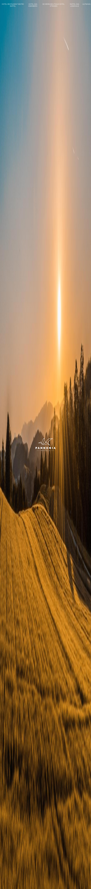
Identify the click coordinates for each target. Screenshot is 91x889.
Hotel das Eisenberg (33, 5)
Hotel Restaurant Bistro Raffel (13, 5)
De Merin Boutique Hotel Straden (54, 5)
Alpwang (86, 4)
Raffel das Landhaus (74, 5)
